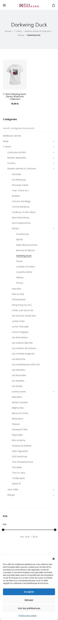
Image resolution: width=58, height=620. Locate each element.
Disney (21, 35)
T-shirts (18, 31)
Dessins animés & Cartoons (37, 31)
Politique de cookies (27, 615)
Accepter (29, 591)
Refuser (29, 600)
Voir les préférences (29, 608)
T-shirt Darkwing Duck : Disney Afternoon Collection (15, 97)
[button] (53, 558)
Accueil (8, 31)
